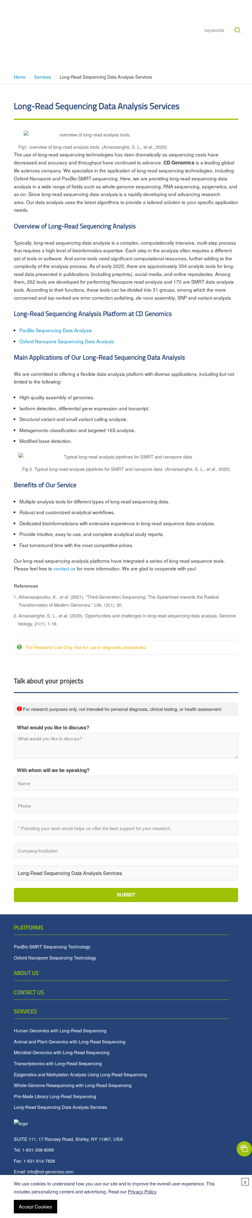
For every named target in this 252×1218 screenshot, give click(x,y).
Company (112, 45)
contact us (64, 568)
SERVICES (25, 1011)
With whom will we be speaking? (53, 770)
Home (20, 76)
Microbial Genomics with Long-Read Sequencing (61, 1052)
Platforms (101, 14)
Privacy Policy (142, 1191)
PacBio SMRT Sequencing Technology (52, 946)
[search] (237, 30)
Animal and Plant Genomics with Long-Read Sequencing (69, 1041)
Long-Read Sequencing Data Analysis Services (60, 1107)
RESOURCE (168, 14)
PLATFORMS (28, 927)
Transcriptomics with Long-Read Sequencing (58, 1063)
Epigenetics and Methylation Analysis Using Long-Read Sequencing (80, 1074)
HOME (72, 14)
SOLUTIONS (79, 45)
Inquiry (142, 45)
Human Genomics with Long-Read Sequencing (60, 1030)
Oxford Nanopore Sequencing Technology (55, 957)
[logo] (32, 18)
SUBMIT (126, 894)
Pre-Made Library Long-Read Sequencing (55, 1096)
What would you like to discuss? (53, 727)
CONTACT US (29, 992)
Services (135, 14)
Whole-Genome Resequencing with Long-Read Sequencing (73, 1085)
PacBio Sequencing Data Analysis (55, 330)
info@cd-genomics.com (50, 1171)
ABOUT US (26, 973)
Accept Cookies (35, 1206)
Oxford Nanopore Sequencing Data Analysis (66, 341)
